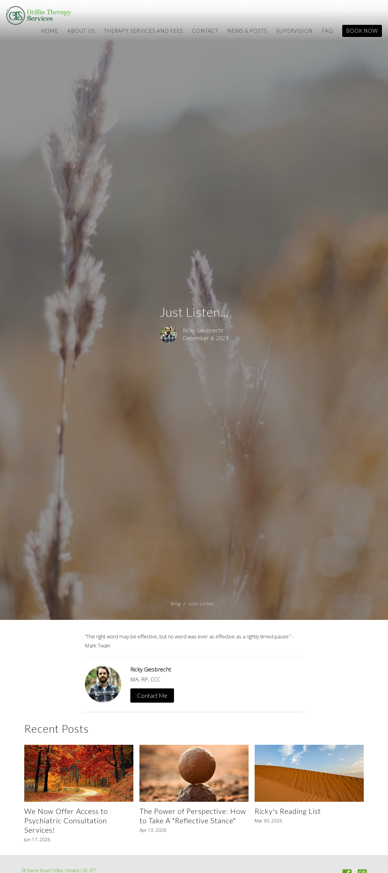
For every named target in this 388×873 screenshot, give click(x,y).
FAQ (327, 31)
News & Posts (247, 31)
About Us (81, 31)
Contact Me (152, 695)
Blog (175, 603)
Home (49, 31)
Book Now (362, 31)
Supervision (294, 31)
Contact (205, 31)
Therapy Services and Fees (143, 31)
